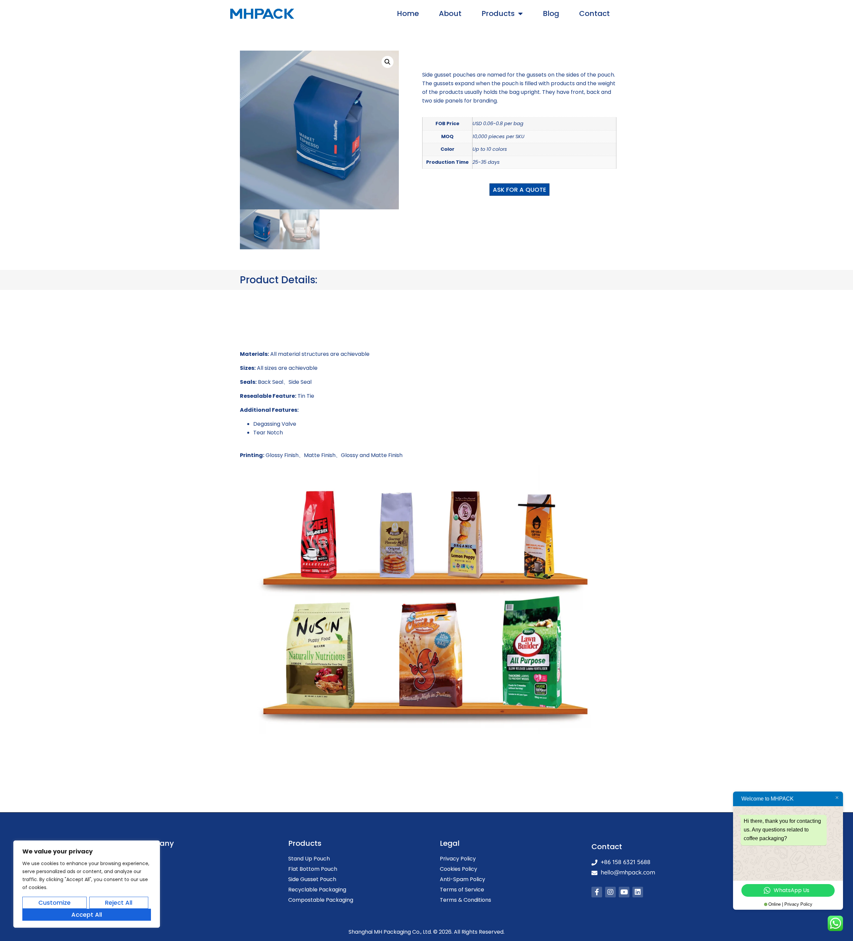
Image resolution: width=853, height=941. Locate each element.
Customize (54, 902)
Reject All (118, 902)
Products (498, 13)
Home (408, 13)
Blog (551, 13)
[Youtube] (624, 892)
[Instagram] (610, 892)
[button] (388, 62)
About (450, 13)
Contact (594, 13)
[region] (86, 884)
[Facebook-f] (596, 892)
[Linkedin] (637, 892)
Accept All (86, 914)
